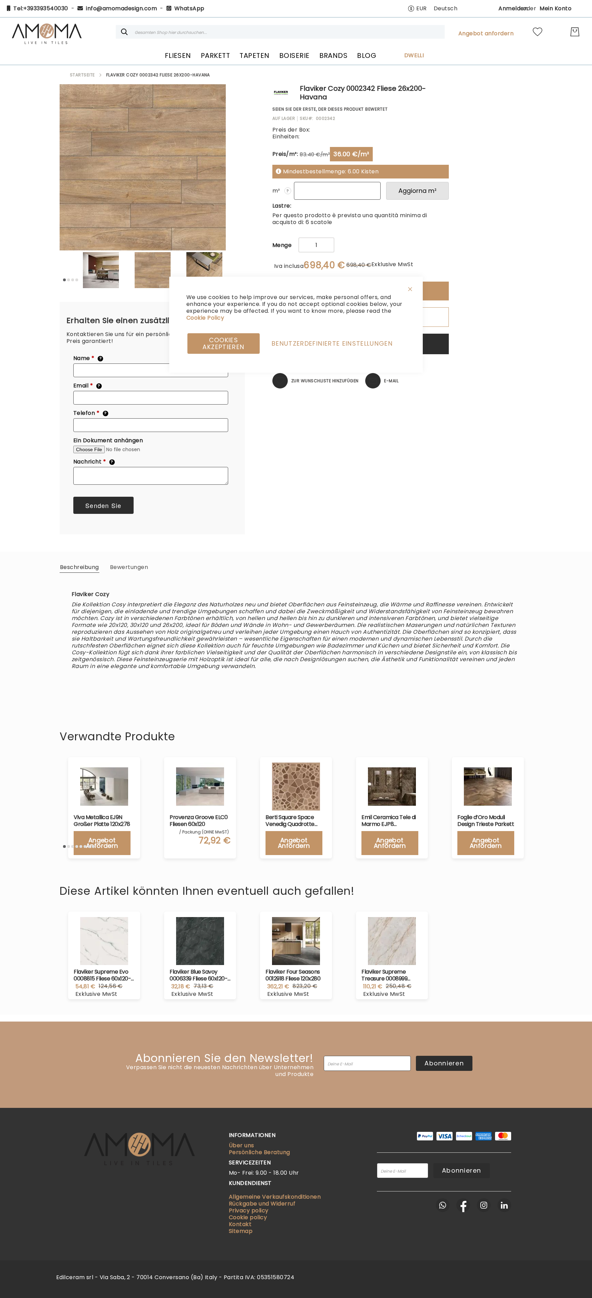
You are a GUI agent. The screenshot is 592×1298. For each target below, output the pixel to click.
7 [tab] (89, 846)
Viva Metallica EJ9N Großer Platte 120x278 (102, 821)
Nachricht (93, 461)
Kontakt (240, 1224)
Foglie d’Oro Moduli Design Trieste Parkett (485, 821)
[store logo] (46, 31)
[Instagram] (484, 1205)
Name (87, 358)
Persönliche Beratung (259, 1152)
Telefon (90, 413)
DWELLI (414, 55)
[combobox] (280, 32)
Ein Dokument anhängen (108, 440)
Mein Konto (555, 8)
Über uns (241, 1145)
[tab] (79, 567)
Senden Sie (103, 505)
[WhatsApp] (442, 1205)
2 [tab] (68, 280)
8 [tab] (93, 846)
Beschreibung (79, 567)
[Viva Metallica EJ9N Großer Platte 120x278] (104, 787)
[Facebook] (463, 1205)
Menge (282, 245)
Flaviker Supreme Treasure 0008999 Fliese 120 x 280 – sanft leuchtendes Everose (389, 975)
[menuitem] (178, 55)
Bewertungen (129, 567)
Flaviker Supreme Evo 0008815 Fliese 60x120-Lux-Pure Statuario (102, 975)
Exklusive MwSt (392, 264)
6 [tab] (85, 846)
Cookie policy (248, 1217)
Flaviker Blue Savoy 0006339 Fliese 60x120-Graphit (198, 975)
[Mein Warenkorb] (575, 32)
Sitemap (240, 1231)
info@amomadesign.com (121, 8)
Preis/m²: (285, 154)
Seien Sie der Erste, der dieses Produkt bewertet (330, 109)
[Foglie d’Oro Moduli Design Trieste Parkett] (487, 787)
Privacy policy (249, 1210)
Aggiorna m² (417, 190)
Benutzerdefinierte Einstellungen (332, 343)
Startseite (82, 74)
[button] (417, 8)
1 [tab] (64, 280)
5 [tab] (80, 846)
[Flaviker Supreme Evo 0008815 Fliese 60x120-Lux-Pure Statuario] (104, 941)
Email (86, 385)
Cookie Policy (205, 317)
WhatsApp (189, 8)
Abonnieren (444, 1063)
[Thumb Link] (101, 270)
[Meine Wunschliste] (537, 32)
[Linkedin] (504, 1205)
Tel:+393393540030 (40, 8)
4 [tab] (76, 280)
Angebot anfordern (486, 33)
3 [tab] (72, 280)
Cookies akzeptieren (223, 343)
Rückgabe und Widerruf (262, 1204)
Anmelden (513, 8)
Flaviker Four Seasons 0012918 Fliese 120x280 (293, 975)
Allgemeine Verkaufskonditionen (275, 1197)
